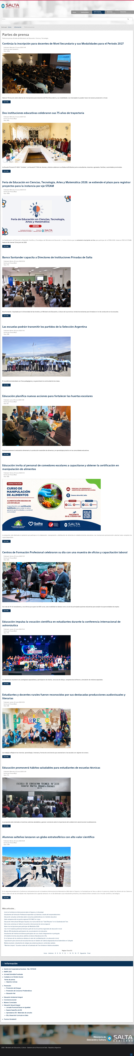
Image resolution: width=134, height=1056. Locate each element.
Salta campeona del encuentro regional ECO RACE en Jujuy (22, 919)
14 (70, 953)
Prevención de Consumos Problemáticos (19, 991)
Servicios (111, 12)
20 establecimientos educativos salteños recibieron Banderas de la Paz (25, 936)
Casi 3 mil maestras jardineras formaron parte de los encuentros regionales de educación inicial (33, 929)
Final (88, 953)
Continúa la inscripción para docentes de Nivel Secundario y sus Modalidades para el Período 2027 (63, 43)
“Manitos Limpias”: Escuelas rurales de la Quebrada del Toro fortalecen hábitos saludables (31, 945)
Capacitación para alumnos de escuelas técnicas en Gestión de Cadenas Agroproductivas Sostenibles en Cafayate (38, 940)
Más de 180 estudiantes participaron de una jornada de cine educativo (25, 931)
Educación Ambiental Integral (13, 997)
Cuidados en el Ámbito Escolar (13, 977)
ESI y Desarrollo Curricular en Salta (17, 1015)
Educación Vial (10, 993)
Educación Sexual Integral (12, 1005)
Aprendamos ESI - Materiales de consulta (19, 1013)
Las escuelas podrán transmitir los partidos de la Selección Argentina (44, 326)
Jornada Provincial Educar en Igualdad (18, 1007)
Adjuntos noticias (11, 982)
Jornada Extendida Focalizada (13, 974)
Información (98, 12)
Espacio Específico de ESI (14, 1010)
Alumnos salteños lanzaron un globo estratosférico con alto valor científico (48, 837)
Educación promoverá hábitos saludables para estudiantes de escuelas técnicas (51, 767)
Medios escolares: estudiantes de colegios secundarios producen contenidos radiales (29, 943)
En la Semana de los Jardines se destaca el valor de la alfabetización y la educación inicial (31, 938)
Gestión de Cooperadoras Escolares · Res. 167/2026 (20, 969)
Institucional (85, 12)
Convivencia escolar (10, 1000)
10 (60, 953)
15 (73, 953)
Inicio (74, 12)
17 (78, 953)
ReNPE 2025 (8, 972)
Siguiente (83, 953)
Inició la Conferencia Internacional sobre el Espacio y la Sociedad (23, 912)
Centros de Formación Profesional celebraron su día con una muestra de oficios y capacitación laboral (64, 552)
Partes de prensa (9, 979)
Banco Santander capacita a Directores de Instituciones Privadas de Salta (47, 257)
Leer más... (6, 101)
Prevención (7, 986)
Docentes (125, 12)
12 (65, 953)
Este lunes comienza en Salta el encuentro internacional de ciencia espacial (27, 924)
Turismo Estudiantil (10, 1019)
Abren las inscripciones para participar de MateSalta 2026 (21, 926)
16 (75, 953)
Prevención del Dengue (13, 988)
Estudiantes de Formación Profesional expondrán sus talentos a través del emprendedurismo (32, 914)
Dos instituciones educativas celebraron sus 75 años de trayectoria (43, 113)
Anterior (51, 953)
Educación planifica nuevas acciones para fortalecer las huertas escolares (47, 396)
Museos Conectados (10, 1002)
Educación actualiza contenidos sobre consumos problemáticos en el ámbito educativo (30, 917)
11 (62, 953)
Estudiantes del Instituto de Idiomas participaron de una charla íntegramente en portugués (32, 933)
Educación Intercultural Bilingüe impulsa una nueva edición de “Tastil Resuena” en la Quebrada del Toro (36, 921)
